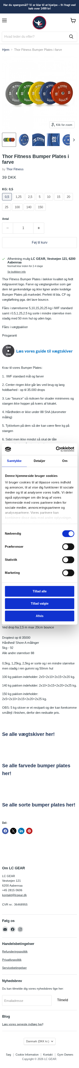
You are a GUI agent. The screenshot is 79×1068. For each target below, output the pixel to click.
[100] (18, 211)
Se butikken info (16, 271)
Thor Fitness (15, 169)
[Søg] (71, 37)
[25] (7, 211)
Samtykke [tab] (14, 461)
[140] (29, 211)
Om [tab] (64, 461)
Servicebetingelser (14, 967)
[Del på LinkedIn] (21, 831)
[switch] (68, 546)
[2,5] (30, 201)
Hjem (5, 49)
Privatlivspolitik (11, 959)
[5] (40, 201)
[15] (59, 201)
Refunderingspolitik (15, 951)
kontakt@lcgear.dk (14, 895)
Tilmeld (62, 1000)
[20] (69, 201)
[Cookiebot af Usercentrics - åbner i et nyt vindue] (56, 449)
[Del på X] (13, 831)
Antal (5, 218)
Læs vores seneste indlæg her (22, 1024)
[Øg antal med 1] (38, 228)
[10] (49, 201)
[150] (41, 211)
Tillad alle (40, 591)
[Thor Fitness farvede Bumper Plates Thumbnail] (9, 139)
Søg (8, 1054)
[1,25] (19, 201)
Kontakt (48, 1054)
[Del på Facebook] (5, 831)
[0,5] (7, 201)
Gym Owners (65, 1054)
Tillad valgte (39, 603)
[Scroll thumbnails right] (73, 140)
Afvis (39, 616)
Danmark (37, 1041)
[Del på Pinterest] (29, 831)
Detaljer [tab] (39, 461)
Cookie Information (27, 1054)
